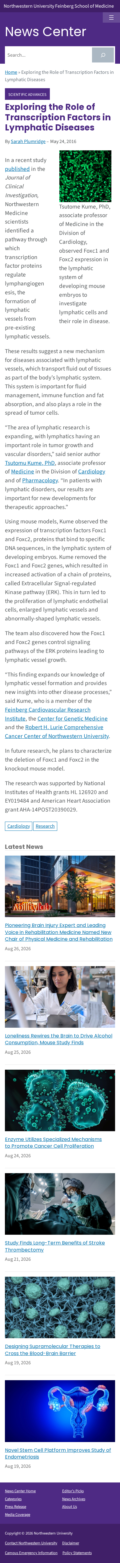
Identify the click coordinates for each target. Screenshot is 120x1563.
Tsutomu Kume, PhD (30, 463)
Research (45, 826)
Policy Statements (77, 1553)
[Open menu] (111, 17)
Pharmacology (40, 480)
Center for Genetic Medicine (73, 718)
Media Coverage (17, 1514)
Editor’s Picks (73, 1491)
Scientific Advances (27, 94)
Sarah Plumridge (28, 141)
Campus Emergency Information (31, 1553)
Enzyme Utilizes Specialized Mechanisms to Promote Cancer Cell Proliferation (53, 1143)
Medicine (22, 471)
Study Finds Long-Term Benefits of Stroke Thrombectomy (55, 1246)
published (17, 169)
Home (11, 72)
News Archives (73, 1499)
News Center (45, 32)
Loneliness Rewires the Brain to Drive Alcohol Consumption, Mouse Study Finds (58, 1039)
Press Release (15, 1506)
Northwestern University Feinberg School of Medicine (59, 6)
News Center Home (20, 1491)
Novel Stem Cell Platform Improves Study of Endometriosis (58, 1453)
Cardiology (91, 471)
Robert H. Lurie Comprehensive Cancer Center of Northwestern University (57, 731)
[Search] (103, 54)
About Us (69, 1506)
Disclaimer (70, 1543)
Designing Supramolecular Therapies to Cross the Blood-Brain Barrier (52, 1350)
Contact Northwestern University (31, 1543)
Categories (13, 1499)
